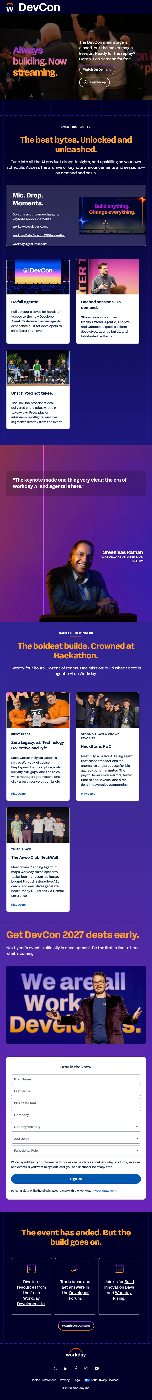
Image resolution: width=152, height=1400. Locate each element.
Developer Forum (79, 1295)
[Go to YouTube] (96, 1368)
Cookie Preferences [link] (43, 1380)
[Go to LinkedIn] (65, 1368)
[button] (141, 7)
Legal (77, 1380)
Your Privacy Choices (104, 1380)
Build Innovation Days (119, 1284)
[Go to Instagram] (86, 1368)
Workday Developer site (31, 1301)
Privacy (65, 1380)
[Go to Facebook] (76, 1368)
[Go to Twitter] (55, 1368)
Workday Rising (122, 1295)
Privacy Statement (104, 1191)
